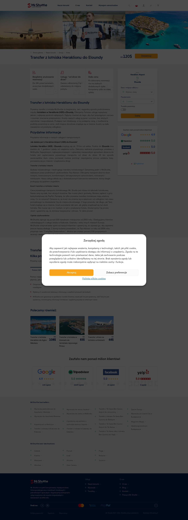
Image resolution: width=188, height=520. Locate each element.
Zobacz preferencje (116, 272)
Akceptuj (71, 272)
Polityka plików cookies (94, 278)
